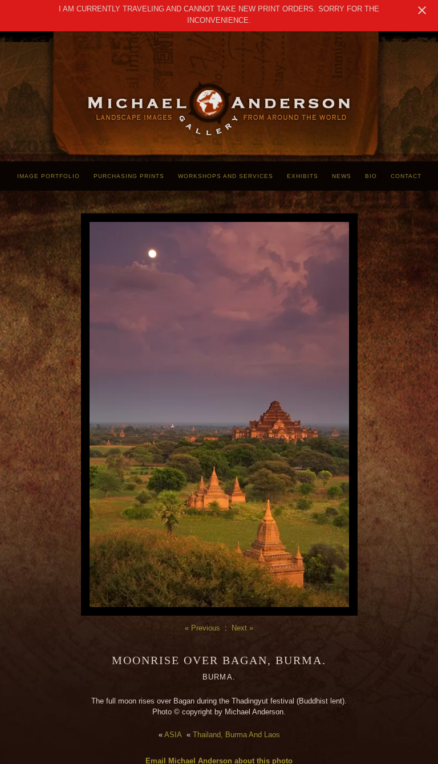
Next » (242, 628)
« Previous (202, 628)
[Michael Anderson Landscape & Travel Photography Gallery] (219, 134)
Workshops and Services (225, 176)
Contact (406, 176)
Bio (371, 176)
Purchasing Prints (129, 176)
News (341, 176)
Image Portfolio (48, 176)
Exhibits (302, 176)
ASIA (173, 734)
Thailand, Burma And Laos (236, 734)
